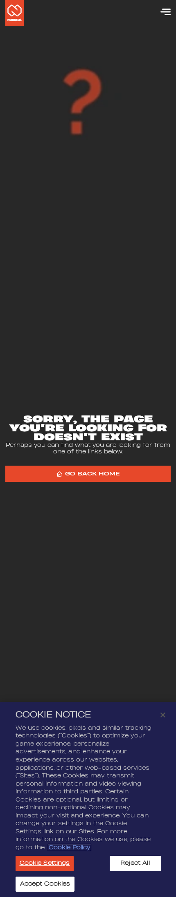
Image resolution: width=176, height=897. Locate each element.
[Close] (163, 715)
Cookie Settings (45, 863)
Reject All (134, 863)
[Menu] (161, 12)
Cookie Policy (69, 847)
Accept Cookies (45, 884)
